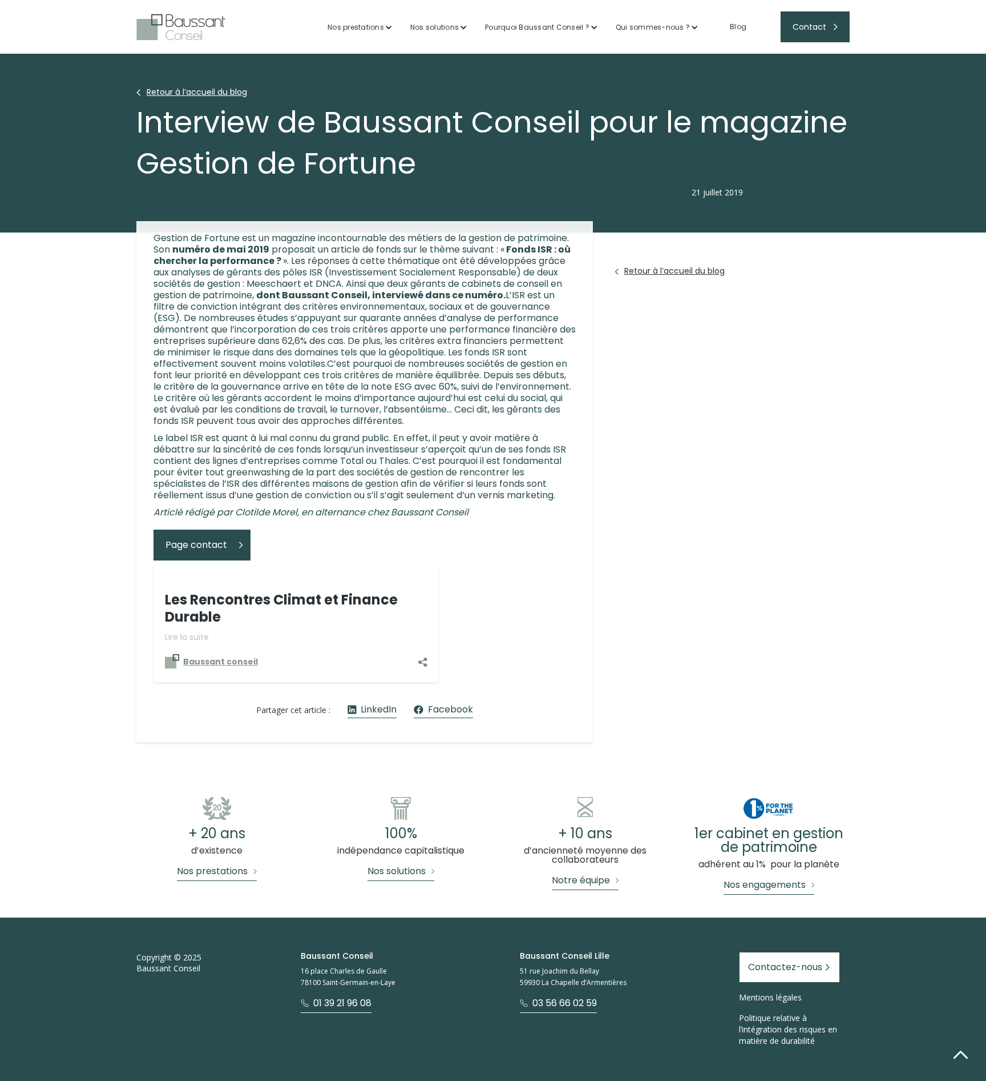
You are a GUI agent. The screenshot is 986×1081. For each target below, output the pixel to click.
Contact (809, 27)
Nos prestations (356, 27)
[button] (360, 27)
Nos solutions (434, 27)
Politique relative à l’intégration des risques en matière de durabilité (788, 1029)
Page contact (196, 544)
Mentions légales (770, 997)
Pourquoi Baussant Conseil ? (537, 27)
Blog (738, 26)
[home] (180, 27)
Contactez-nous (785, 967)
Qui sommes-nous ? (653, 27)
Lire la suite (187, 637)
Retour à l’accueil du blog (197, 92)
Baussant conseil (220, 661)
